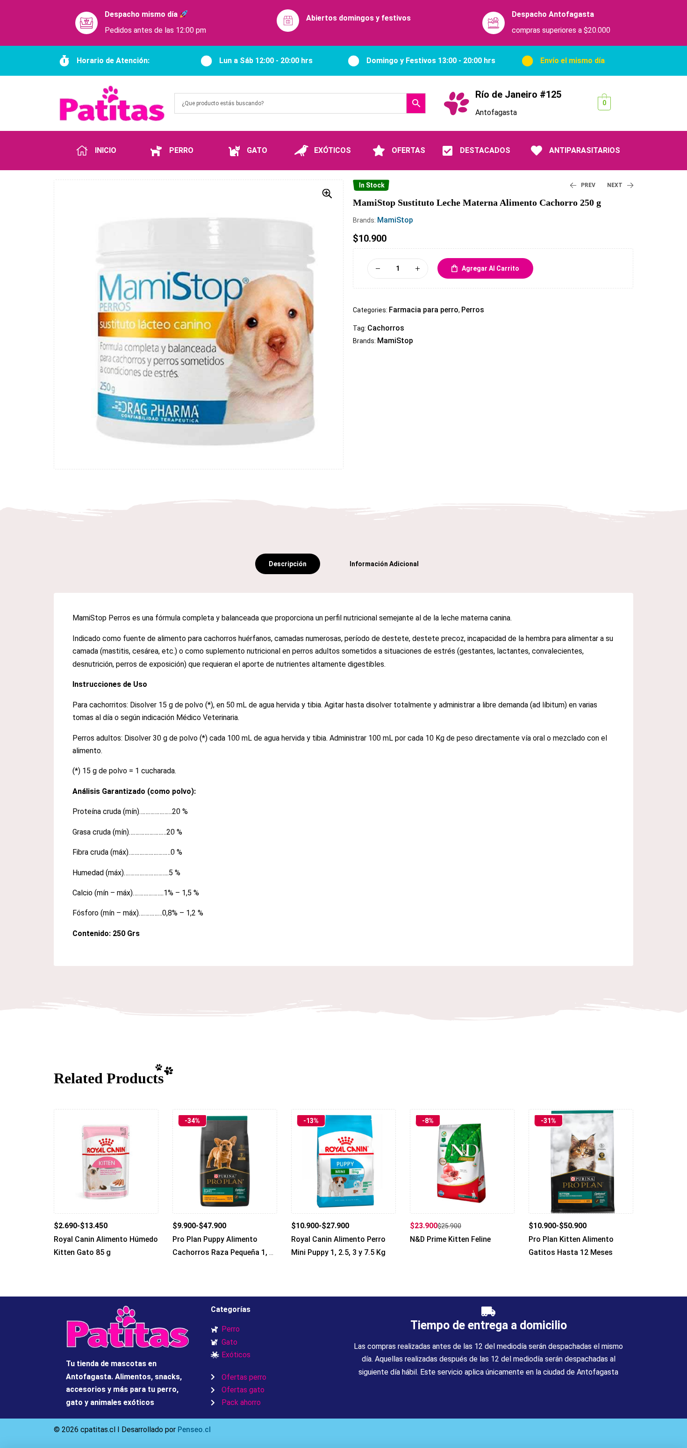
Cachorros (385, 328)
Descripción (288, 564)
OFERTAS (408, 150)
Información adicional (384, 564)
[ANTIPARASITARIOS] (536, 150)
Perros (472, 309)
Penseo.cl (193, 1429)
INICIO (105, 150)
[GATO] (234, 150)
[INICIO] (82, 150)
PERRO (181, 150)
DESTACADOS (485, 150)
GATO (257, 150)
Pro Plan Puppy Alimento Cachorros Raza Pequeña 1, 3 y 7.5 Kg (222, 1252)
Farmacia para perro (423, 309)
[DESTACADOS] (447, 150)
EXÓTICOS (332, 150)
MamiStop (395, 220)
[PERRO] (156, 150)
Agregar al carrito (490, 268)
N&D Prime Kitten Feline (450, 1239)
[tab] (287, 564)
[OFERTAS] (379, 150)
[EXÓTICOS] (301, 150)
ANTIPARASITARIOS (584, 150)
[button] (327, 193)
